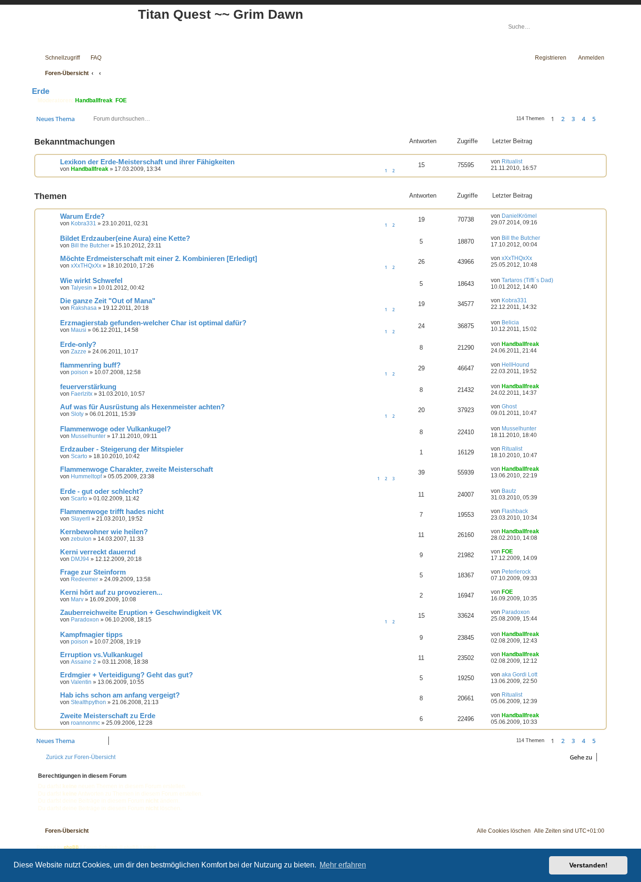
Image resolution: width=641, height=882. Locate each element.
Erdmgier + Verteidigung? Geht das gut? (126, 675)
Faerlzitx (81, 394)
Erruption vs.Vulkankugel (101, 655)
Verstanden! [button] (588, 865)
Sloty (77, 414)
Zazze (78, 351)
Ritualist (512, 161)
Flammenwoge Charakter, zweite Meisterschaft (136, 469)
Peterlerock (516, 571)
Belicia (510, 322)
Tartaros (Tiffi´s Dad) (527, 280)
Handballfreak (94, 100)
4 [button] (583, 119)
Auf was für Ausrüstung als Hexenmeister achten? (142, 407)
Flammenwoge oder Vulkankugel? (115, 429)
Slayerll (80, 518)
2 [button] (563, 119)
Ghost (509, 406)
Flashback (515, 511)
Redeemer (84, 579)
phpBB (71, 847)
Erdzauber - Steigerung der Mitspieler (121, 449)
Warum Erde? (82, 216)
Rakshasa (84, 308)
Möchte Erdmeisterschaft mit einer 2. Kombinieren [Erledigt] (158, 258)
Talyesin (81, 287)
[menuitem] (91, 58)
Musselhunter (88, 436)
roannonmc (85, 723)
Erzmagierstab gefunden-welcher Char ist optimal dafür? (153, 323)
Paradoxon (85, 619)
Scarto (79, 456)
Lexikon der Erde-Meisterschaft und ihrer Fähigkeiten (147, 162)
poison (79, 372)
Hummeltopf (86, 476)
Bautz (509, 491)
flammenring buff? (90, 365)
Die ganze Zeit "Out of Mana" (107, 301)
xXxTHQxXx (86, 265)
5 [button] (593, 119)
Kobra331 (83, 223)
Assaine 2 (83, 662)
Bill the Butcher (90, 245)
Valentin (81, 682)
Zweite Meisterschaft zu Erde (107, 716)
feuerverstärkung (88, 387)
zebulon (81, 539)
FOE (121, 100)
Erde (40, 91)
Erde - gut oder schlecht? (101, 491)
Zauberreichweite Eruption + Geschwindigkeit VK (141, 612)
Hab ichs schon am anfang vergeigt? (120, 695)
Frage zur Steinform (93, 572)
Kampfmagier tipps (91, 634)
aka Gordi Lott (519, 674)
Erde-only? (78, 344)
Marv (77, 599)
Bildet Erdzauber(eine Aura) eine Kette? (125, 238)
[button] (604, 118)
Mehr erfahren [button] (343, 865)
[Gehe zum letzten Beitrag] (527, 161)
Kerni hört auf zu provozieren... (111, 592)
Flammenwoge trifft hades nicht (112, 511)
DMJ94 (80, 559)
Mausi (78, 330)
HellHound (515, 364)
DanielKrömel (519, 216)
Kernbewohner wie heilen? (104, 532)
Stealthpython (88, 702)
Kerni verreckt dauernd (98, 552)
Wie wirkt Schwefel (91, 280)
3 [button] (573, 119)
